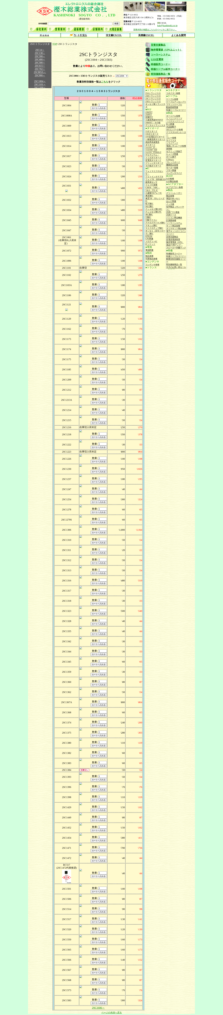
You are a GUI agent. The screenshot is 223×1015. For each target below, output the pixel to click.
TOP (54, 44)
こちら (104, 81)
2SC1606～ (98, 1007)
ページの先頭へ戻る (111, 1012)
